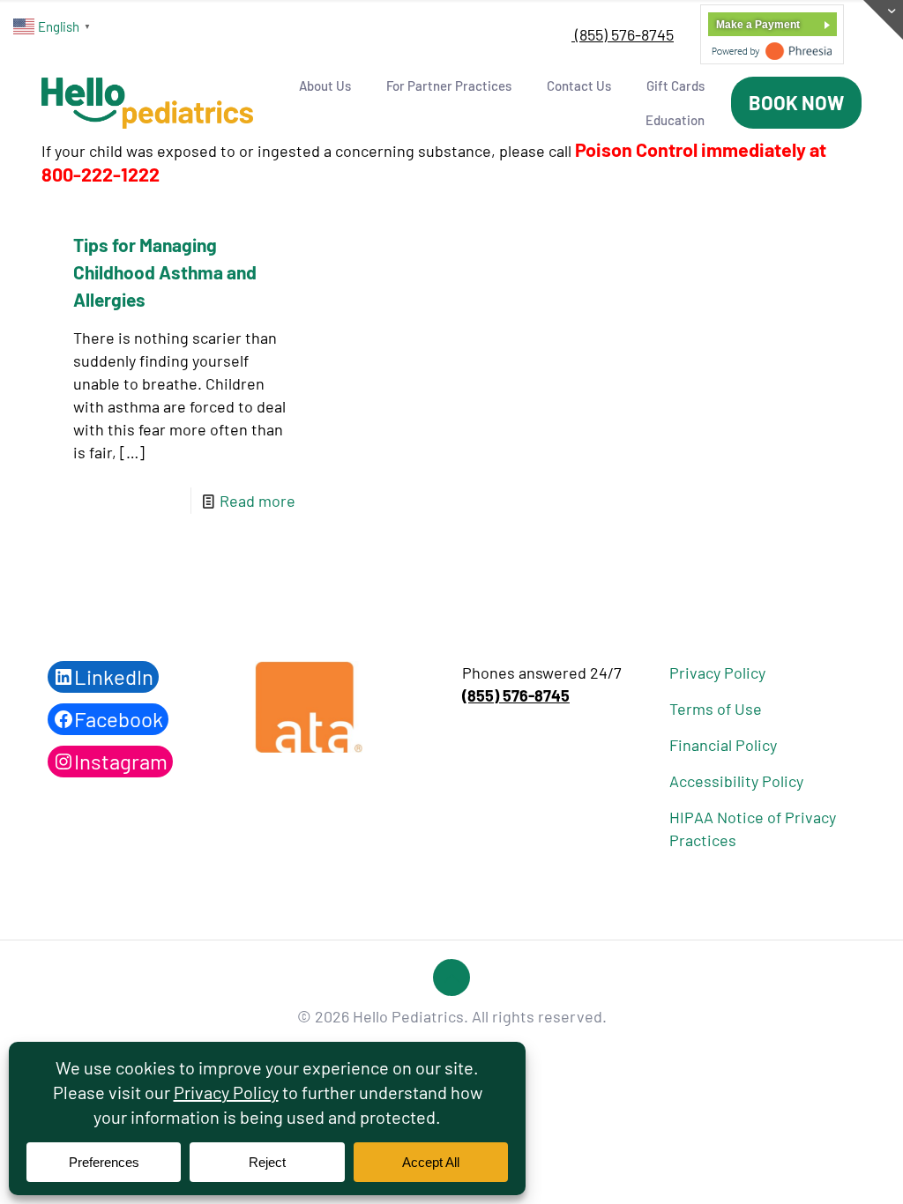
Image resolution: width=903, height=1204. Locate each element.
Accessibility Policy (736, 781)
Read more (257, 500)
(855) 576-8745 (622, 34)
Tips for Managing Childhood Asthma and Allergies (165, 272)
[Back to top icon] (451, 977)
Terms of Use (715, 708)
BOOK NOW (796, 102)
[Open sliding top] (883, 20)
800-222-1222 (100, 173)
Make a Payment (758, 25)
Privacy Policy (717, 672)
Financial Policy (723, 744)
